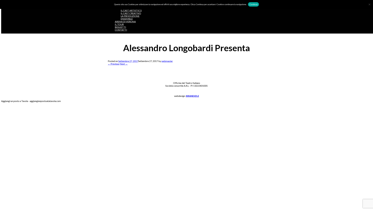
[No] (369, 4)
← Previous (113, 63)
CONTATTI (121, 29)
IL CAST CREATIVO (131, 13)
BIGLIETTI (120, 27)
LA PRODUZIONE (130, 16)
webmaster (167, 61)
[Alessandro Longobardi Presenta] (115, 72)
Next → (124, 63)
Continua (253, 4)
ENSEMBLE (127, 18)
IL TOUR (119, 24)
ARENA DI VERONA (125, 21)
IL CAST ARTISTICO (131, 10)
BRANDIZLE (192, 95)
